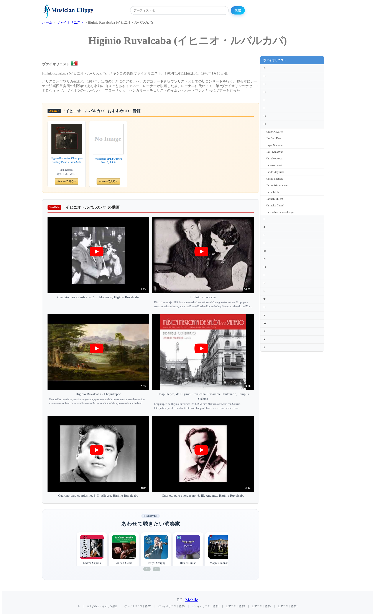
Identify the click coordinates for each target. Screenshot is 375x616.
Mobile (191, 600)
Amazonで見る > (66, 181)
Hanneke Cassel (275, 205)
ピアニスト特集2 (261, 606)
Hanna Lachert (274, 178)
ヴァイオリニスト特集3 (205, 606)
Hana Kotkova (274, 158)
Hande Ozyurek (275, 171)
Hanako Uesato (274, 165)
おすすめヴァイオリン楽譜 (102, 606)
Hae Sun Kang (274, 138)
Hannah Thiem (274, 198)
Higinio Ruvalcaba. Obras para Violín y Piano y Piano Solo (66, 160)
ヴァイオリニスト (275, 60)
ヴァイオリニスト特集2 (171, 606)
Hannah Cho (273, 192)
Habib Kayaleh (274, 131)
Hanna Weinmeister (277, 185)
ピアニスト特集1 (235, 606)
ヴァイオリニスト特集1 (137, 606)
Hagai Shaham (274, 145)
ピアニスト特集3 (287, 606)
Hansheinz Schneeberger (280, 212)
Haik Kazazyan (274, 151)
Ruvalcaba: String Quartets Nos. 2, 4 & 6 (108, 160)
